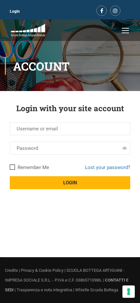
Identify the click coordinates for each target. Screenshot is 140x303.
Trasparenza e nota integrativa (44, 289)
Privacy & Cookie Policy (42, 270)
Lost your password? (107, 167)
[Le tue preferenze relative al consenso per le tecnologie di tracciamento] (128, 291)
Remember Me (32, 167)
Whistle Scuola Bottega (96, 289)
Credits (11, 270)
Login (15, 11)
